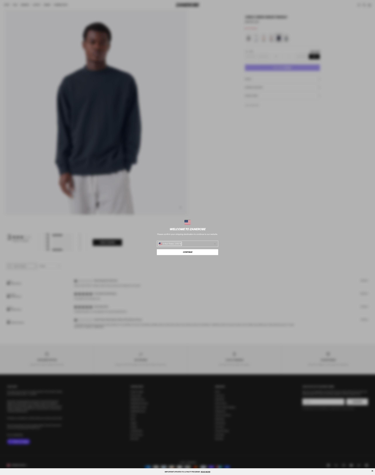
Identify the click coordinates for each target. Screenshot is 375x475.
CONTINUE (187, 252)
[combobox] (170, 243)
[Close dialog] (372, 470)
